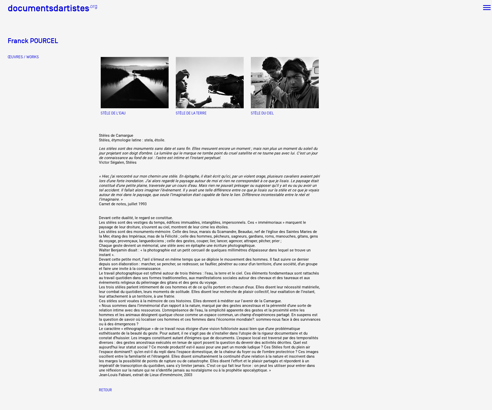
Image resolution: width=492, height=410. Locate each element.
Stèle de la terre (191, 113)
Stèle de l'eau (113, 113)
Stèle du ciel (262, 113)
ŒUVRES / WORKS (23, 57)
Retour (105, 390)
